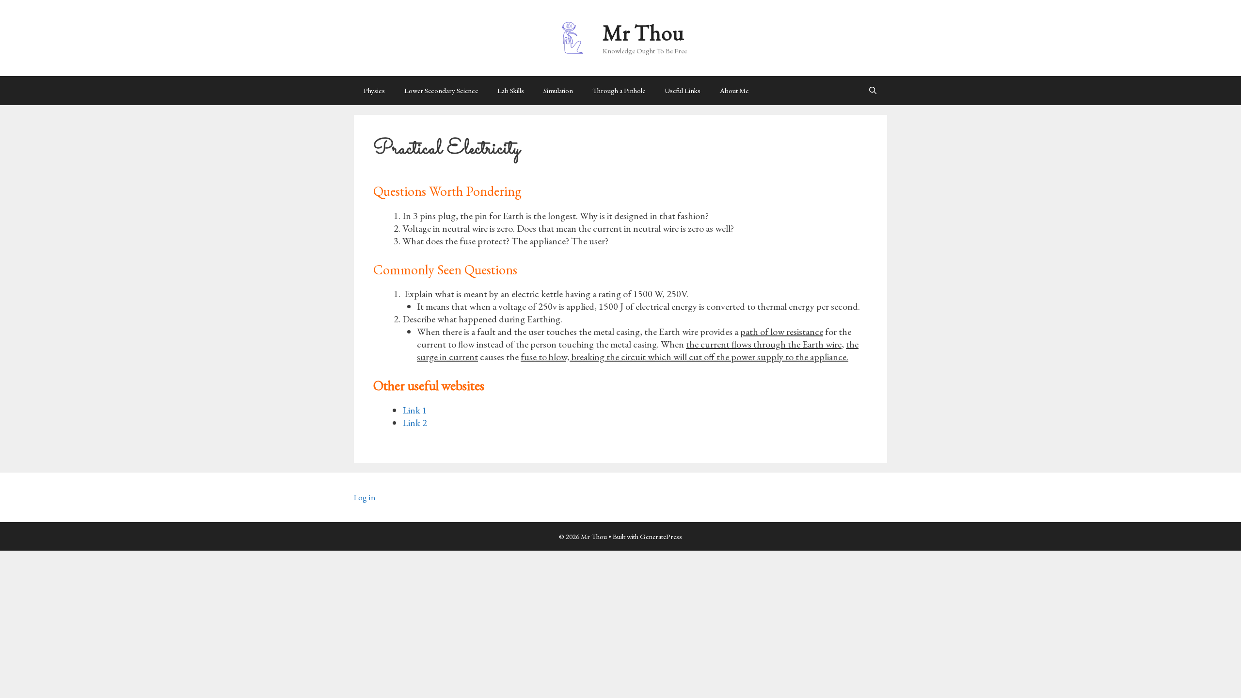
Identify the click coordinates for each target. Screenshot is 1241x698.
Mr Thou (643, 32)
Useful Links (682, 90)
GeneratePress (661, 536)
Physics (374, 90)
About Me (734, 90)
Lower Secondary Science (441, 90)
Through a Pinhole (618, 90)
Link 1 (414, 410)
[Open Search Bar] (873, 90)
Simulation (558, 90)
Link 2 (414, 422)
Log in (365, 497)
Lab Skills (510, 90)
